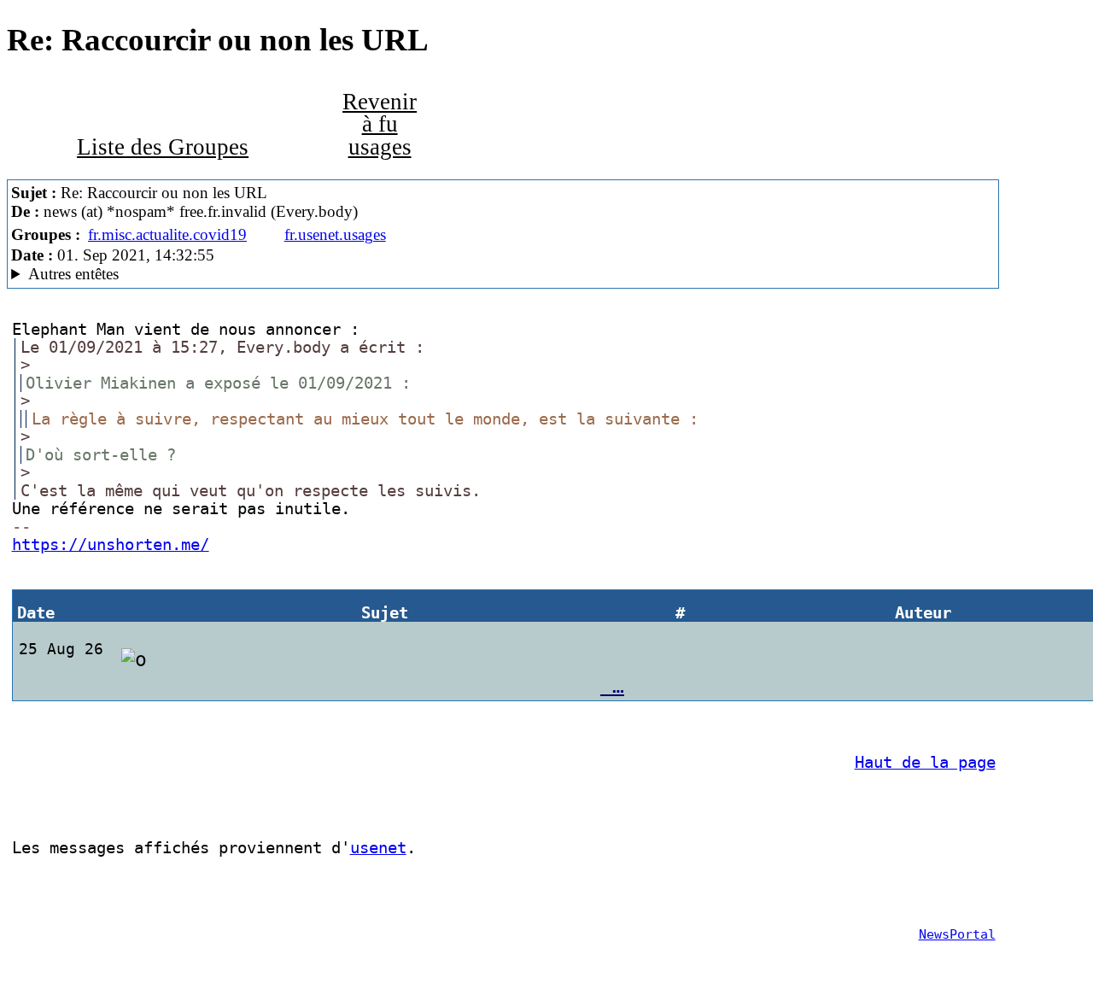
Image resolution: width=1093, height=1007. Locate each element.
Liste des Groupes (162, 147)
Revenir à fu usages (379, 124)
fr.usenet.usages (335, 234)
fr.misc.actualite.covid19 (167, 234)
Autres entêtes (73, 274)
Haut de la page (925, 762)
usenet (378, 848)
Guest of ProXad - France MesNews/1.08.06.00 (211, 274)
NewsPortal (957, 934)
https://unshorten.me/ (110, 544)
